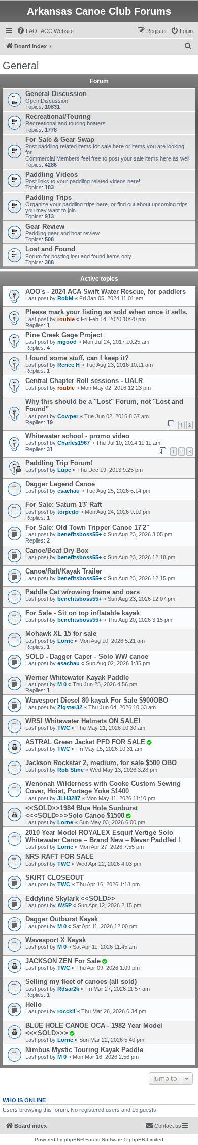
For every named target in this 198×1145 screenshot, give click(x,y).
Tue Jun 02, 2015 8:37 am (116, 416)
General (21, 65)
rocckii (66, 1011)
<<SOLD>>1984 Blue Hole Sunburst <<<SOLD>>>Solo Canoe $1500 (81, 811)
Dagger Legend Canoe (60, 484)
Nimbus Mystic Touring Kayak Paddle (84, 1050)
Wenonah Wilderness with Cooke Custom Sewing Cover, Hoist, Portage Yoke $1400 (103, 787)
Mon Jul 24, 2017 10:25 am (116, 342)
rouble (66, 319)
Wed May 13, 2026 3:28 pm (123, 770)
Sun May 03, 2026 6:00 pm (112, 822)
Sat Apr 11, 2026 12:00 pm (105, 926)
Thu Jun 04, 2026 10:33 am (122, 707)
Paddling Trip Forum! (59, 463)
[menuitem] (27, 31)
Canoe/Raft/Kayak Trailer (63, 571)
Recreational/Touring (58, 116)
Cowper (67, 416)
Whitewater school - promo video (77, 436)
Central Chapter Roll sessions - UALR (84, 381)
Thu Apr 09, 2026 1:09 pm (108, 968)
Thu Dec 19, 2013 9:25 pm (110, 470)
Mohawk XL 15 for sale (60, 634)
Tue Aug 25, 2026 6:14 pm (118, 491)
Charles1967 (73, 443)
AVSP (64, 905)
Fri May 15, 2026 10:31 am (109, 749)
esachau (68, 491)
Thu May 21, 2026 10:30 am (110, 728)
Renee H (68, 365)
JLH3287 (68, 798)
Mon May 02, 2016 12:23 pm (116, 388)
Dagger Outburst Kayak (61, 919)
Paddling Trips (48, 197)
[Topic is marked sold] (148, 742)
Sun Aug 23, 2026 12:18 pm (141, 557)
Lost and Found (50, 249)
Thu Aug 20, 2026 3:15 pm (140, 620)
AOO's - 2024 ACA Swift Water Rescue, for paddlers (105, 291)
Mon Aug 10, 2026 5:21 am (112, 641)
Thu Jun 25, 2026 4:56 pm (105, 684)
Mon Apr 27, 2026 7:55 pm (111, 847)
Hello (33, 1004)
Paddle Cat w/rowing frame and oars (82, 592)
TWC (63, 728)
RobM (65, 298)
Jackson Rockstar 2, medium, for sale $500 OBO (101, 763)
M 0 (62, 684)
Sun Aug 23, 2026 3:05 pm (140, 534)
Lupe (64, 470)
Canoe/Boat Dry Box (56, 550)
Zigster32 (69, 707)
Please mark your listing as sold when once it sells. (106, 312)
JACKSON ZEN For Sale (63, 961)
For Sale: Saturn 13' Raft (63, 504)
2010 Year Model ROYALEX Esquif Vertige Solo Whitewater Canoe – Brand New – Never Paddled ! (103, 836)
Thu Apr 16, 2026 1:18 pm (108, 884)
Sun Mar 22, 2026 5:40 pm (111, 1040)
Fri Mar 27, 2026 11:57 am (117, 988)
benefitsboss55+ (79, 534)
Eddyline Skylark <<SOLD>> (70, 898)
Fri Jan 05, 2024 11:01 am (111, 298)
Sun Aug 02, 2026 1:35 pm (118, 663)
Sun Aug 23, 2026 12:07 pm (141, 599)
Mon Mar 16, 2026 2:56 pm (106, 1057)
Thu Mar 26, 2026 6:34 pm (113, 1011)
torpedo (68, 511)
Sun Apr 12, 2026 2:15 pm (109, 905)
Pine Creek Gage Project (63, 335)
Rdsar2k (68, 988)
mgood (67, 342)
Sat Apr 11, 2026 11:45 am (105, 947)
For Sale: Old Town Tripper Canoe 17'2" (87, 527)
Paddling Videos (51, 174)
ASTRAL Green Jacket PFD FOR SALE (85, 742)
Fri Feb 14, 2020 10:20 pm (113, 319)
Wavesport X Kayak (55, 940)
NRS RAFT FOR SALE (59, 857)
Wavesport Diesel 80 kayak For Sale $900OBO (96, 700)
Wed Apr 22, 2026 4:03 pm (108, 864)
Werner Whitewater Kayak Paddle (77, 677)
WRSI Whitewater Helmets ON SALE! (82, 721)
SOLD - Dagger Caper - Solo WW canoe (86, 656)
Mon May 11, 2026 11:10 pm (120, 798)
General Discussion (56, 94)
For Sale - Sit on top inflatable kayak (82, 613)
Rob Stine (70, 770)
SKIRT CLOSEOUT (54, 877)
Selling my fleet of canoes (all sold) (81, 981)
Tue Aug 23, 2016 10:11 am (119, 365)
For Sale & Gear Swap (59, 139)
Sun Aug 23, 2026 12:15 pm (141, 578)
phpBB (72, 1139)
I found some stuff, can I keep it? (77, 358)
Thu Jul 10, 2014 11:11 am (128, 443)
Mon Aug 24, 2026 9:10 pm (117, 511)
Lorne (65, 641)
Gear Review (44, 226)
